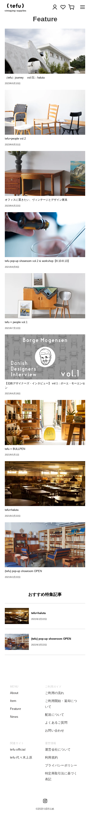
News (14, 716)
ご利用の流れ (54, 693)
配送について (54, 714)
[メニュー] (81, 8)
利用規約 (51, 757)
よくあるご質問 (56, 722)
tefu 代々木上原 (21, 757)
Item (13, 701)
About (14, 693)
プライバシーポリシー (61, 765)
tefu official (17, 749)
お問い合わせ (54, 730)
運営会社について (58, 749)
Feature (15, 708)
